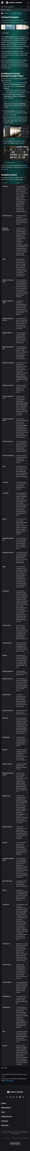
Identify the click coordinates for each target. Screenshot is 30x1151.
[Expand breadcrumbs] (10, 13)
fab (2, 1067)
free (6, 1067)
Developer (6, 13)
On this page (5, 33)
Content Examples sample (17, 82)
